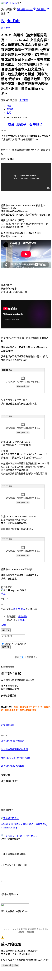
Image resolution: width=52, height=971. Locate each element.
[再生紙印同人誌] (10, 818)
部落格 (10, 109)
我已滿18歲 (6, 965)
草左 (3, 594)
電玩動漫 (23, 100)
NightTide (10, 20)
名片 (9, 112)
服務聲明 (30, 932)
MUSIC (21, 620)
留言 (23, 609)
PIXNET (13, 929)
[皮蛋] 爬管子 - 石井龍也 (24, 124)
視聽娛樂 (22, 616)
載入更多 (5, 630)
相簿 (9, 106)
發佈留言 (5, 647)
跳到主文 (5, 28)
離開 (16, 965)
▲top (3, 625)
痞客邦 (16, 609)
